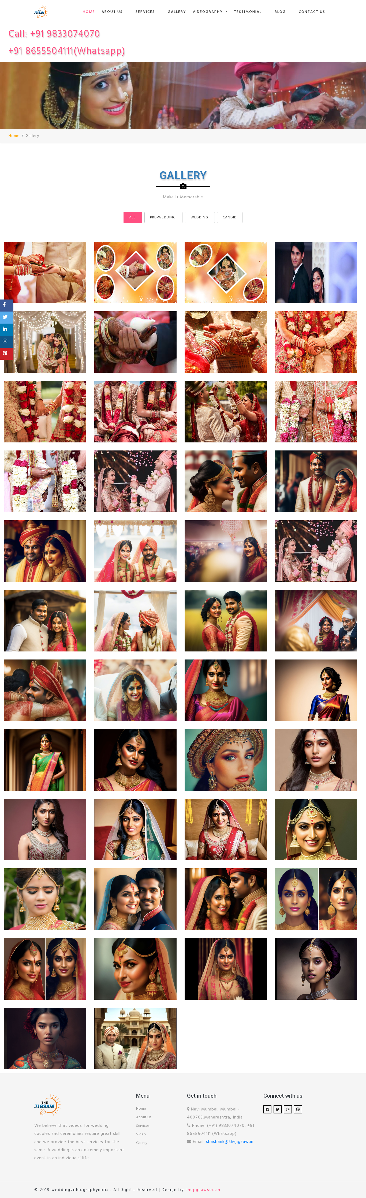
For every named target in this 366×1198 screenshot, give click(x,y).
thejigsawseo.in (203, 1190)
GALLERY (177, 12)
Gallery (141, 1143)
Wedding (199, 217)
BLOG (280, 12)
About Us (143, 1117)
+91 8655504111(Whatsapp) (66, 51)
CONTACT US (312, 12)
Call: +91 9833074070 (54, 34)
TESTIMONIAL (248, 12)
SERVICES (145, 12)
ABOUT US (112, 12)
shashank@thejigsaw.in (229, 1141)
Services (142, 1126)
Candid (230, 217)
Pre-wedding (163, 217)
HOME (89, 12)
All (132, 217)
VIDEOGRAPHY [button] (208, 12)
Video (141, 1134)
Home (14, 136)
